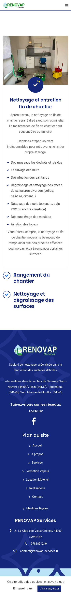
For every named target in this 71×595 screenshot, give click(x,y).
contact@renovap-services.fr (39, 551)
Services (37, 462)
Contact (37, 496)
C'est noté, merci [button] (49, 588)
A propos (37, 454)
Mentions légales (37, 508)
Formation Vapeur (37, 471)
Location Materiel (37, 479)
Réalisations (37, 488)
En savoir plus (23, 588)
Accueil (37, 445)
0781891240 (39, 543)
